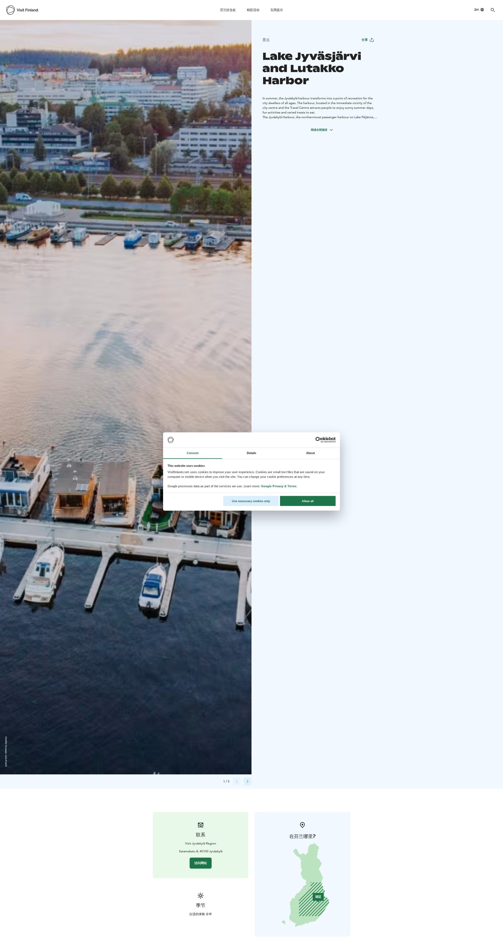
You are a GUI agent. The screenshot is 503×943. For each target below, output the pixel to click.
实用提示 (276, 10)
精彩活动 (253, 10)
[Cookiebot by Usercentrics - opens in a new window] (318, 440)
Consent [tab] (192, 452)
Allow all (308, 501)
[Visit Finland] (22, 10)
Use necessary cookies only (251, 501)
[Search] (493, 10)
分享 (365, 40)
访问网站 (200, 863)
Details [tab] (251, 452)
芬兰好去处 (228, 10)
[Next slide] (248, 781)
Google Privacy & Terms (278, 486)
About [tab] (310, 452)
